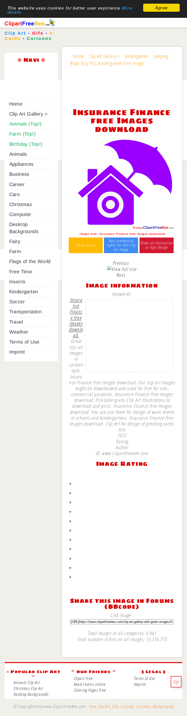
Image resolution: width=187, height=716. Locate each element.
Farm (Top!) (22, 134)
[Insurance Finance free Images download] (122, 228)
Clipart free (83, 678)
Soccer (17, 301)
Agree (161, 7)
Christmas (20, 204)
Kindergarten (23, 291)
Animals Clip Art (26, 682)
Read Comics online (89, 684)
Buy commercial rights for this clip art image (121, 245)
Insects (17, 281)
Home (16, 104)
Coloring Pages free (90, 690)
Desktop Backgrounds (30, 694)
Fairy (14, 241)
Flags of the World (30, 261)
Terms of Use (24, 342)
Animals (18, 154)
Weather (18, 332)
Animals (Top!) (25, 124)
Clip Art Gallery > (28, 114)
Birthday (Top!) (26, 144)
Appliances (21, 164)
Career (17, 184)
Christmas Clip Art (28, 688)
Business (19, 174)
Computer (20, 214)
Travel (16, 322)
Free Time (20, 271)
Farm (15, 251)
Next (120, 274)
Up (176, 681)
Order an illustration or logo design (156, 245)
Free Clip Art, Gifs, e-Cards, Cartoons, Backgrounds (131, 706)
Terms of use (85, 245)
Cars (14, 194)
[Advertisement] (122, 90)
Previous (120, 262)
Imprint (17, 352)
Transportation (25, 311)
